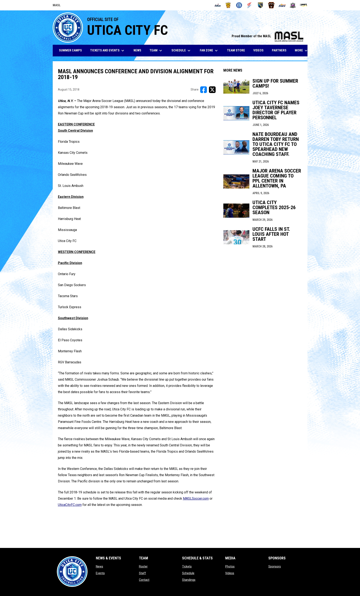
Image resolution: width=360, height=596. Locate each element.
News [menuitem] (137, 50)
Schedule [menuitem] (181, 50)
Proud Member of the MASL (267, 36)
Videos (229, 573)
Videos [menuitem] (258, 50)
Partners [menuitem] (279, 50)
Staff (142, 573)
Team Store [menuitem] (237, 50)
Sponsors (274, 566)
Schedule (188, 573)
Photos (230, 566)
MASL (57, 5)
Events (100, 573)
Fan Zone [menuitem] (209, 50)
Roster (143, 566)
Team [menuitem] (156, 50)
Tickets (187, 566)
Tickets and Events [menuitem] (107, 50)
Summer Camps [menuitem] (70, 50)
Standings (188, 579)
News (99, 566)
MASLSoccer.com (196, 498)
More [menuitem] (302, 50)
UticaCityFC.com (70, 505)
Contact (144, 579)
